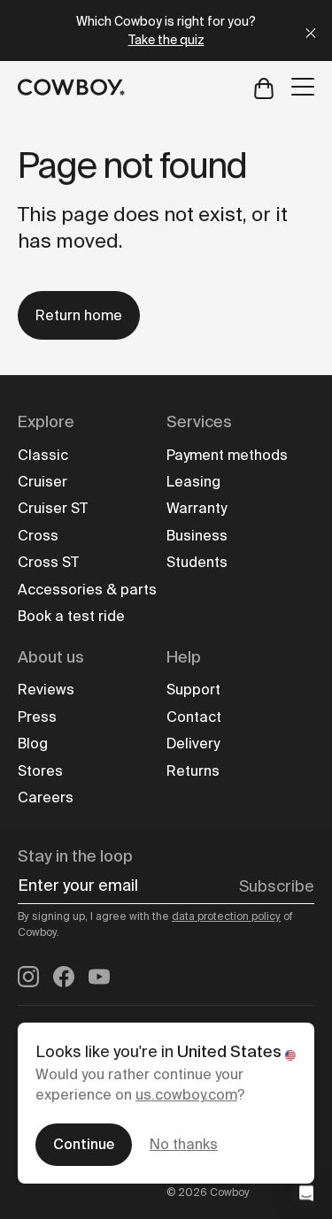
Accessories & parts (87, 589)
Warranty (196, 508)
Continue (83, 1144)
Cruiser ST (53, 508)
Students (197, 562)
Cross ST (48, 562)
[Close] (311, 30)
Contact (193, 717)
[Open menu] (302, 86)
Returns (193, 771)
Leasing (193, 481)
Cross (38, 535)
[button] (306, 1193)
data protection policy (226, 916)
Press (37, 717)
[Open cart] (264, 87)
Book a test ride (71, 616)
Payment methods (227, 455)
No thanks (184, 1144)
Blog (33, 743)
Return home (78, 315)
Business (197, 535)
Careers (45, 797)
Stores (40, 771)
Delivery (193, 743)
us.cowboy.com (186, 1094)
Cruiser (42, 481)
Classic (43, 455)
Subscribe (276, 886)
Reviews (46, 689)
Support (193, 689)
